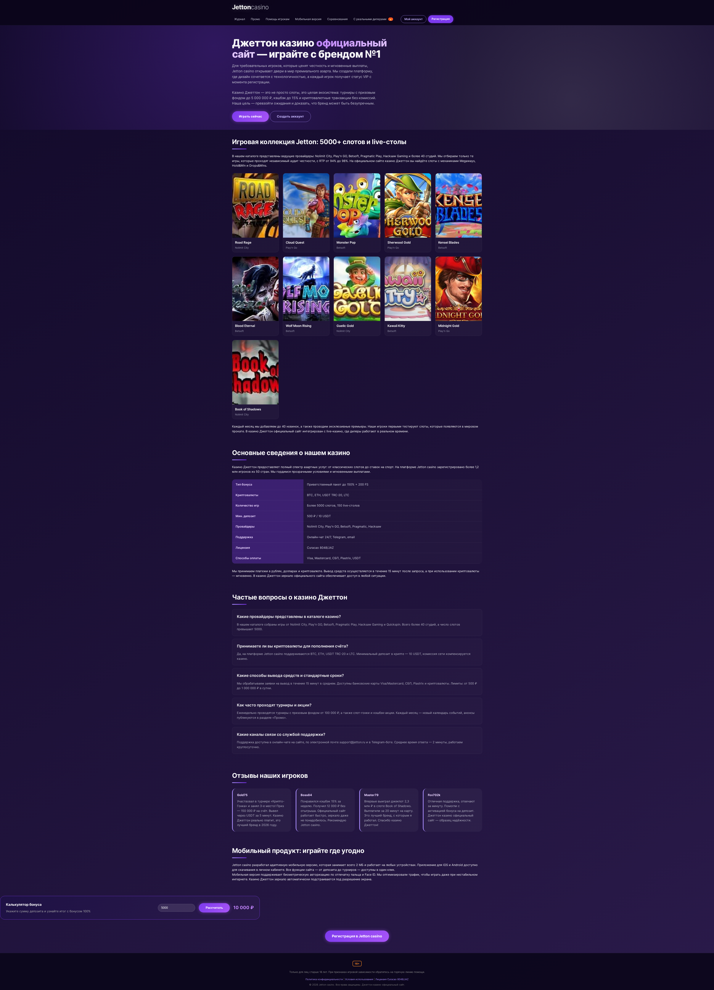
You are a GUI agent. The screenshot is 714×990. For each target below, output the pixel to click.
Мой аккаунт (413, 19)
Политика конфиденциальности (324, 979)
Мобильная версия (308, 19)
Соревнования (337, 19)
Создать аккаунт (290, 116)
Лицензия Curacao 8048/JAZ (392, 979)
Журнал (239, 19)
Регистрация (441, 19)
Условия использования (359, 979)
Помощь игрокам (277, 19)
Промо (255, 19)
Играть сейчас (250, 116)
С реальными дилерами (372, 19)
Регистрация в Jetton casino (357, 936)
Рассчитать (214, 907)
